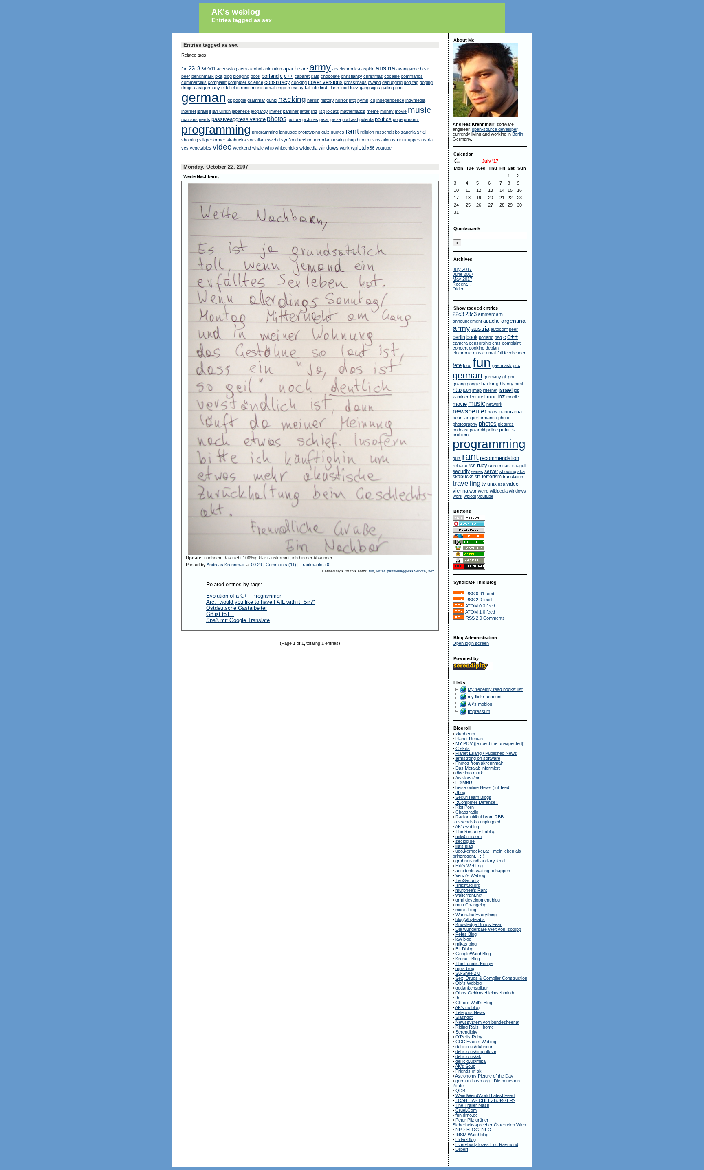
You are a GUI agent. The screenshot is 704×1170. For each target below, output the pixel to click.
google (239, 100)
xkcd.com (465, 733)
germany (492, 376)
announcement (467, 321)
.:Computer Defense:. (476, 802)
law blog (463, 939)
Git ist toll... (220, 614)
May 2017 (462, 279)
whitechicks (286, 147)
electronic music (247, 87)
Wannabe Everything (476, 914)
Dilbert (461, 1149)
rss (472, 465)
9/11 (211, 68)
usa (501, 484)
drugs (187, 87)
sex (431, 571)
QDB (460, 1090)
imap (477, 390)
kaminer (291, 111)
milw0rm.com (468, 836)
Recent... (462, 284)
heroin (313, 100)
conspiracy (277, 82)
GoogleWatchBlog (473, 953)
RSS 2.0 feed (479, 599)
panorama (510, 412)
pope (398, 119)
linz (314, 111)
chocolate (330, 76)
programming (216, 129)
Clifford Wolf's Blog (473, 1002)
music (419, 110)
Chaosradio (466, 811)
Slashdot (464, 1017)
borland (270, 76)
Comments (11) (281, 564)
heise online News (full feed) (483, 787)
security (461, 471)
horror (341, 100)
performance (484, 417)
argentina (513, 320)
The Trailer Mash (472, 1105)
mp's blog (464, 968)
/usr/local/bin (467, 777)
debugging (392, 82)
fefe (315, 87)
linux (489, 397)
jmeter (275, 111)
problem (461, 434)
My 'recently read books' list (495, 689)
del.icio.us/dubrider (474, 1046)
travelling (466, 483)
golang (459, 383)
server (491, 471)
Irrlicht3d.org (467, 885)
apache (291, 69)
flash (334, 87)
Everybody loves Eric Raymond (486, 1144)
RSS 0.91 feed (480, 593)
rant (352, 131)
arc (304, 68)
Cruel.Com (466, 1110)
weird (483, 490)
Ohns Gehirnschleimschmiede (485, 992)
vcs (185, 147)
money (387, 111)
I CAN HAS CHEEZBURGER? (485, 1100)
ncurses (189, 119)
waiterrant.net (468, 895)
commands (412, 76)
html (519, 383)
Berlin (517, 134)
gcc (399, 87)
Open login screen (471, 643)
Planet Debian (469, 738)
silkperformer (212, 139)
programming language (274, 132)
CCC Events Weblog (475, 1041)
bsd (498, 337)
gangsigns (370, 87)
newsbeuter (469, 411)
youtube (384, 147)
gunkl (271, 100)
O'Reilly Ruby (468, 1036)
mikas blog (466, 943)
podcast (350, 119)
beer (185, 76)
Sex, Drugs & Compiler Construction (491, 978)
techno (305, 139)
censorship (480, 343)
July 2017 (462, 269)
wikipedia (308, 147)
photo (503, 417)
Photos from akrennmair (479, 763)
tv (394, 139)
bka (218, 76)
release (460, 465)
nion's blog (465, 909)
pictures (310, 119)
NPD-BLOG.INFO (473, 1129)
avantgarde (407, 68)
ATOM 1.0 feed (480, 611)
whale (258, 147)
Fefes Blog (466, 934)
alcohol (255, 68)
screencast (499, 465)
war (473, 490)
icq (372, 100)
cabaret (302, 76)
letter (305, 111)
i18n (467, 390)
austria (385, 68)
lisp (322, 111)
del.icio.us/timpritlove (475, 1051)
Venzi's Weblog (470, 875)
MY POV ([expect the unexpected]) (490, 743)
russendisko (387, 132)
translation (380, 139)
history (327, 100)
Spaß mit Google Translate (238, 620)
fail (307, 87)
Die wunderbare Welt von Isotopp (488, 929)
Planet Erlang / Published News (486, 753)
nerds (204, 119)
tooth (364, 139)
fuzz (354, 87)
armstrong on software (477, 758)
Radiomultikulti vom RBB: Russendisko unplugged (479, 819)
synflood (289, 139)
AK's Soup (465, 1066)
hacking (292, 99)
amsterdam (490, 314)
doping (426, 82)
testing (339, 139)
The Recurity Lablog (475, 831)
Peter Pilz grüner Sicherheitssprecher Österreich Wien (489, 1122)
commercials (194, 82)
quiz (325, 132)
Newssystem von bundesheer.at (487, 1022)
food (344, 87)
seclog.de (465, 841)
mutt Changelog (470, 904)
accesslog (227, 68)
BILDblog (464, 948)
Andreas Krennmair (226, 564)
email (270, 87)
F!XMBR (463, 782)
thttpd (352, 139)
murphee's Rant (471, 890)
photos (276, 118)
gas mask (502, 365)
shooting (189, 139)
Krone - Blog (467, 958)
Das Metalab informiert (477, 767)
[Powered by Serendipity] (473, 668)
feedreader (515, 352)
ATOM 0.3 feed (480, 605)
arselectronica (346, 68)
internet (188, 111)
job (516, 390)
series (477, 471)
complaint (217, 82)
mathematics (352, 111)
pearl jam (462, 417)
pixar (324, 119)
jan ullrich (221, 111)
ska (521, 471)
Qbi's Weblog (468, 983)
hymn (362, 100)
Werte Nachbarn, (201, 176)
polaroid (477, 429)
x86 (370, 147)
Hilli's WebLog (469, 865)
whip (269, 147)
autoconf (499, 329)
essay (297, 87)
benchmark (202, 76)
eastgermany (207, 87)
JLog (460, 792)
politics (383, 119)
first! (324, 87)
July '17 (490, 160)
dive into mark (469, 772)
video (222, 147)
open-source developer (494, 129)
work (345, 147)
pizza (335, 119)
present (411, 119)
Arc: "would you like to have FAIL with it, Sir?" (260, 602)
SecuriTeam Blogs (473, 797)
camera (460, 343)
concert (460, 347)
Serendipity (466, 1031)
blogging (241, 76)
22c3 (194, 69)
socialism (256, 139)
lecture (476, 396)
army (320, 67)
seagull (519, 465)
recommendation (499, 458)
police (492, 429)
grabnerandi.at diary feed (480, 860)
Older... (460, 288)
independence (390, 100)
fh (457, 997)
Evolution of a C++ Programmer (243, 596)
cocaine (392, 76)
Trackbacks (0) (315, 564)
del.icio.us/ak (468, 1056)
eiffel (225, 87)
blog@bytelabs (470, 919)
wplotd (358, 148)
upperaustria (420, 139)
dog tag (411, 82)
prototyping (309, 132)
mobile (512, 396)
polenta (366, 119)
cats (315, 76)
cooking (299, 82)
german (203, 97)
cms (496, 343)
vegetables (200, 147)
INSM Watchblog (471, 1134)
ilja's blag (464, 846)
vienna (460, 491)
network (494, 404)
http (352, 100)
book (255, 76)
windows (329, 148)
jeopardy (259, 111)
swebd (273, 139)
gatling (387, 87)
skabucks (236, 139)
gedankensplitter (471, 987)
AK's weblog (235, 11)
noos (492, 411)
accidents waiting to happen (482, 870)
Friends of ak (468, 1071)
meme (373, 111)
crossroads (355, 82)
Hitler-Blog (465, 1139)
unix (402, 139)
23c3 (471, 314)
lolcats (332, 111)
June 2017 (463, 274)
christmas (373, 76)
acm (242, 68)
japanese (241, 111)
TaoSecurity (467, 880)
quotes (337, 132)
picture (294, 119)
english (283, 87)
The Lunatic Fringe (474, 963)
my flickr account (485, 696)
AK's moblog (480, 704)
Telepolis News (470, 1012)
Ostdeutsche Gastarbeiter (236, 608)
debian (492, 347)
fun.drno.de (466, 1115)
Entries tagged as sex (241, 20)
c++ (288, 76)
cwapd (374, 82)
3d (203, 68)
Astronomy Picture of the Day (484, 1075)
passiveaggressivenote (238, 119)
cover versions (325, 82)
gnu (511, 376)
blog (228, 76)
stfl (478, 476)
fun (184, 68)
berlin (459, 337)
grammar (256, 100)
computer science (245, 82)
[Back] (457, 161)
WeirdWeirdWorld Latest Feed (485, 1095)
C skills (462, 748)
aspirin (367, 68)
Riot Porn (464, 807)
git (229, 100)
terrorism (323, 139)
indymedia (415, 100)
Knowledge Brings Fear (478, 924)
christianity (351, 76)
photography (465, 424)
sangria (408, 132)
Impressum (479, 711)
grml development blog (477, 899)
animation (272, 68)
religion (367, 132)
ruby (482, 465)
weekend (242, 147)
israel (202, 111)
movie (401, 111)
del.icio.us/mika (470, 1061)
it (210, 111)
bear (424, 68)
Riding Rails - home (474, 1027)
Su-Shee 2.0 (467, 973)
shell (422, 132)
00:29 (256, 564)
